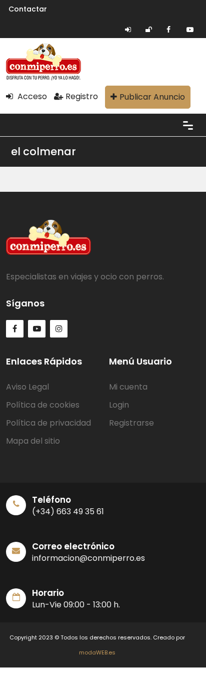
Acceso (31, 96)
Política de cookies (43, 405)
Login (119, 405)
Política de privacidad (48, 423)
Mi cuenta (128, 387)
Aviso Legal (27, 387)
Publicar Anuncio (152, 97)
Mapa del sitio (33, 441)
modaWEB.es (97, 652)
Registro (82, 96)
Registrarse (131, 423)
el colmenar (43, 151)
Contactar (27, 9)
